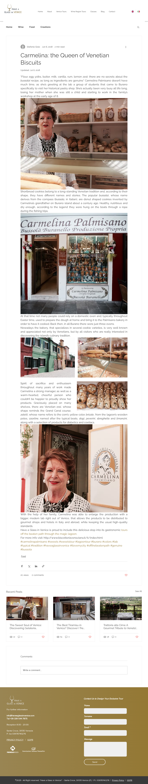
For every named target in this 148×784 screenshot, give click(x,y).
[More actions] (125, 47)
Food (32, 27)
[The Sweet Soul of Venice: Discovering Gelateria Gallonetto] (27, 608)
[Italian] (139, 11)
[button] (138, 27)
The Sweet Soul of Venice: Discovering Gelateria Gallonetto (26, 627)
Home (9, 27)
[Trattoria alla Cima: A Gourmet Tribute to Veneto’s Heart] (121, 608)
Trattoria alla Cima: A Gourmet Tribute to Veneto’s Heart (120, 627)
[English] (133, 11)
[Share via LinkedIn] (36, 566)
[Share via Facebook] (22, 566)
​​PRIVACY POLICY (15, 740)
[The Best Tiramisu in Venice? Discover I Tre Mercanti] (74, 608)
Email (86, 727)
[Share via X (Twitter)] (29, 566)
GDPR (30, 740)
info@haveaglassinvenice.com (20, 715)
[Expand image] (48, 357)
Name (87, 705)
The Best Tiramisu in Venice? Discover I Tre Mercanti (70, 627)
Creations (45, 27)
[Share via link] (43, 566)
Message (88, 739)
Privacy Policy (118, 780)
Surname (88, 716)
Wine (21, 27)
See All (138, 591)
